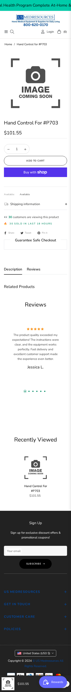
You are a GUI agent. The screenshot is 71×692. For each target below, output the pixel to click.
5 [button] (40, 391)
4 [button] (36, 391)
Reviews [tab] (33, 269)
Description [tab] (13, 269)
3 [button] (33, 391)
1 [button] (25, 391)
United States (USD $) (36, 653)
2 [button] (29, 391)
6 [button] (44, 391)
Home (8, 44)
